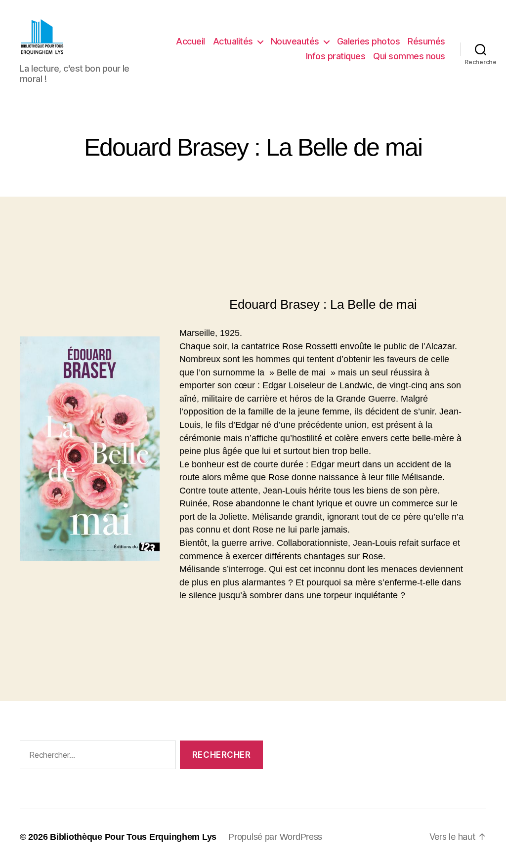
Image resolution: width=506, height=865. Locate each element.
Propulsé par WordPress (275, 837)
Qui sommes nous (409, 56)
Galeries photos (368, 41)
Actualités (233, 41)
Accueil (190, 41)
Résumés (426, 41)
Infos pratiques (336, 56)
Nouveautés (295, 41)
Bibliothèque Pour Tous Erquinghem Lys (133, 837)
